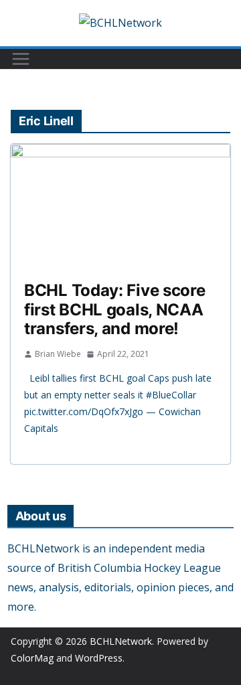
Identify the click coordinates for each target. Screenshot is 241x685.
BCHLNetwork (121, 641)
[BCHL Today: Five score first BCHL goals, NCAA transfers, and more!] (120, 205)
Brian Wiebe (58, 354)
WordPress (99, 658)
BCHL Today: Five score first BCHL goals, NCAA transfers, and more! (114, 310)
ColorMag (32, 658)
